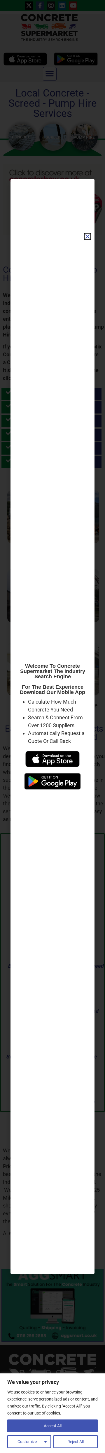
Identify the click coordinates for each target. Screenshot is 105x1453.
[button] (87, 236)
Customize (27, 1441)
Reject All (75, 1441)
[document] (52, 726)
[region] (52, 1413)
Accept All (53, 1426)
